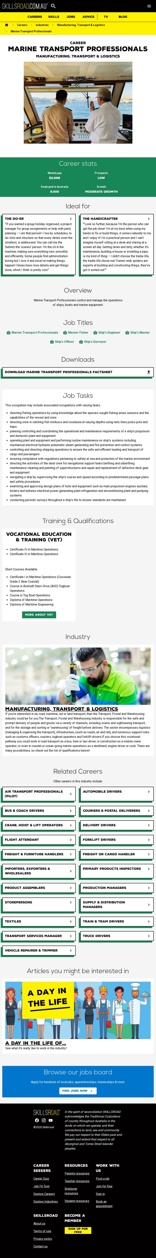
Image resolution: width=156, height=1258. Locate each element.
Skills (53, 17)
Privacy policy (42, 1239)
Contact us (40, 1246)
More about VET (39, 614)
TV (106, 17)
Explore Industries (45, 1201)
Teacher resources (77, 1181)
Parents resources (77, 1173)
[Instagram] (43, 1120)
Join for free (104, 1186)
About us (39, 1223)
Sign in (100, 1194)
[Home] (7, 25)
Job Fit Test (41, 1186)
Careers (35, 17)
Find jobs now (75, 1090)
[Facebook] (36, 1120)
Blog (123, 17)
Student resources (77, 1201)
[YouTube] (50, 1120)
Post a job (102, 1178)
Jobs (71, 17)
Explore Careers (44, 1194)
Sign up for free (78, 1230)
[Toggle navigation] (149, 6)
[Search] (53, 6)
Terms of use (42, 1231)
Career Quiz (41, 1178)
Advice (88, 17)
